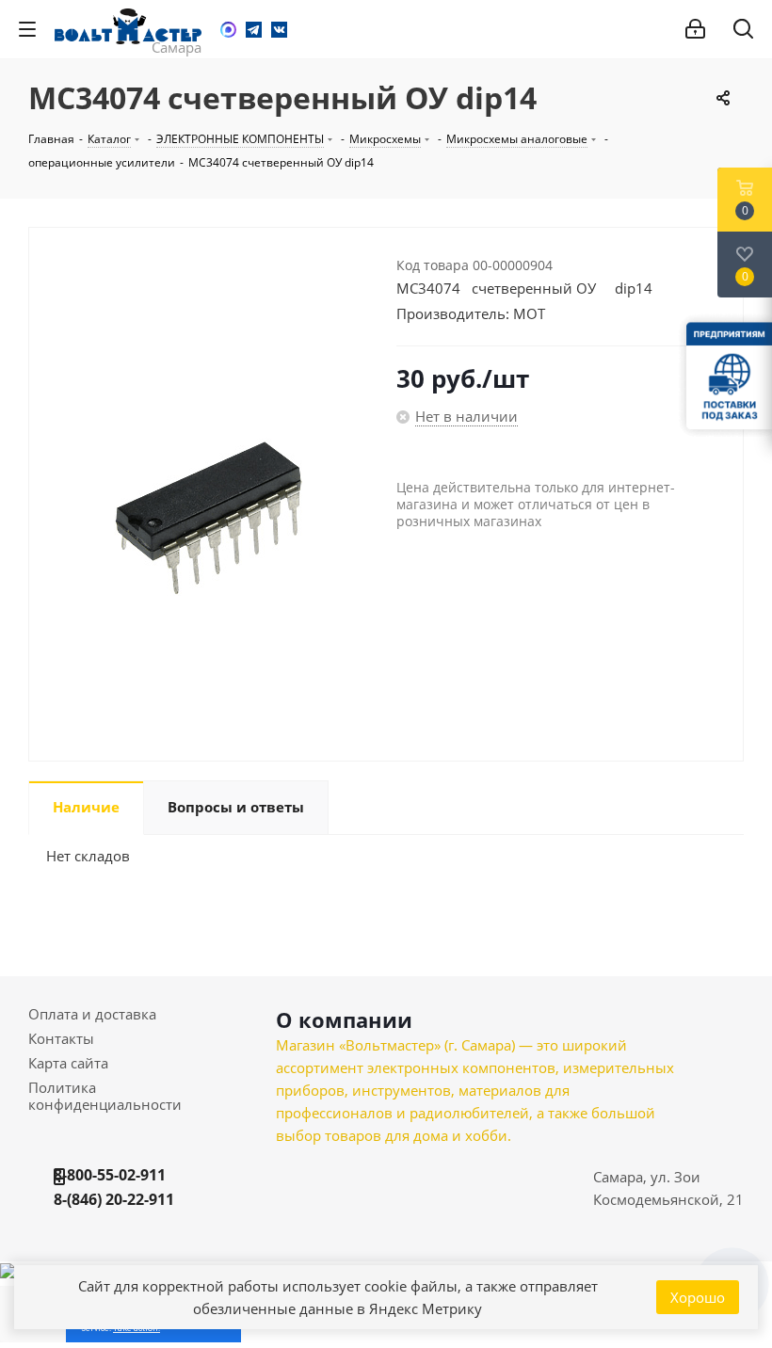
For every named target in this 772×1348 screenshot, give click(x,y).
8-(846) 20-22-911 (114, 1199)
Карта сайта (68, 1062)
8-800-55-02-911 (110, 1174)
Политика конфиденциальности (105, 1096)
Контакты (61, 1038)
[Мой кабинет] (695, 29)
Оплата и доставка (92, 1013)
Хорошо (697, 1297)
